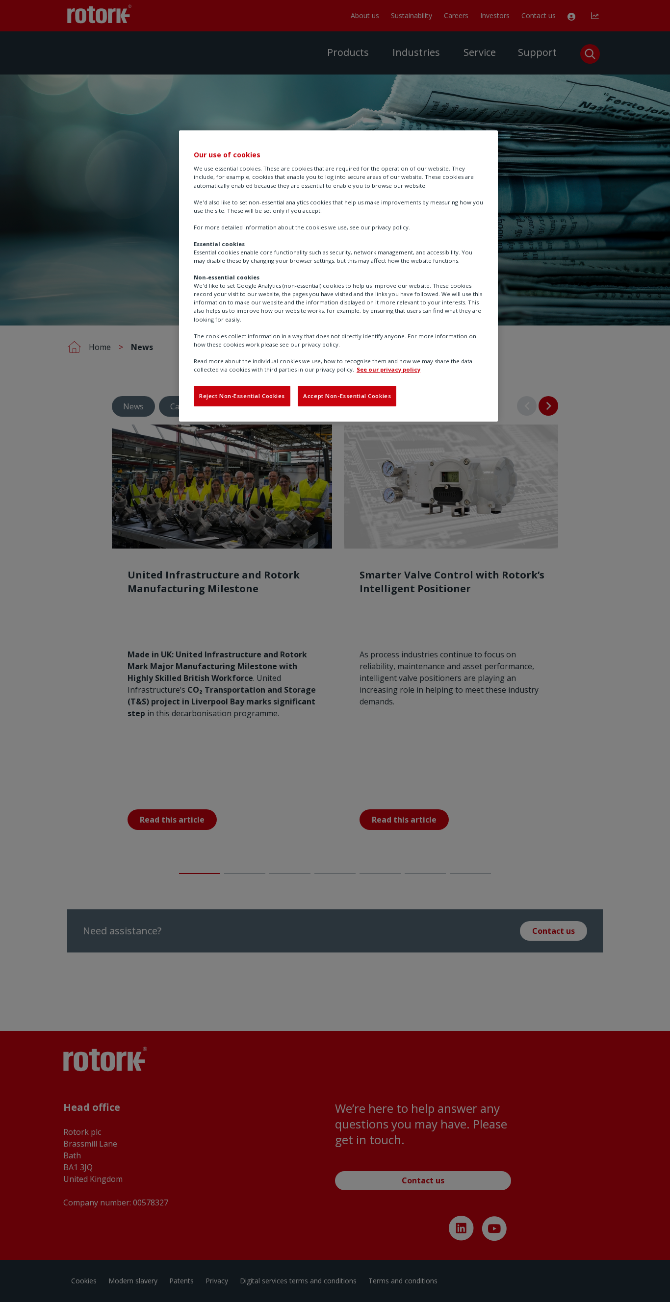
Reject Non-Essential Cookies (242, 396)
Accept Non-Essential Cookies (347, 396)
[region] (338, 276)
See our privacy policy (388, 369)
